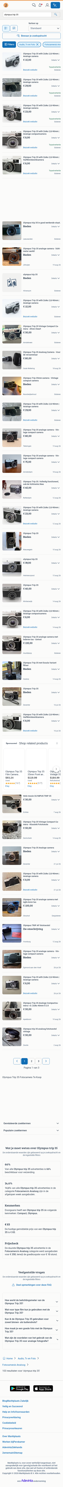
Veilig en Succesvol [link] (12, 1406)
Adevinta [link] (7, 1447)
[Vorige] (17, 1061)
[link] (6, 5)
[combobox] (27, 14)
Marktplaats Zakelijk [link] (17, 1401)
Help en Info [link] (8, 1412)
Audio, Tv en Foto (27, 44)
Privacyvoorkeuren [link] (12, 1428)
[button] (40, 5)
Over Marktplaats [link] (11, 1436)
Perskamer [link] (19, 1441)
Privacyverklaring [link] (11, 1417)
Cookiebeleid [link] (9, 1422)
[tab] (6, 28)
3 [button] (38, 1061)
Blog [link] (4, 1401)
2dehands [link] (17, 1447)
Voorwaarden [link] (22, 1412)
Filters (11, 44)
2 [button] (31, 1061)
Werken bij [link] (7, 1441)
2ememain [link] (8, 1452)
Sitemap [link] (18, 1452)
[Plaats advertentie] (55, 5)
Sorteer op (33, 23)
